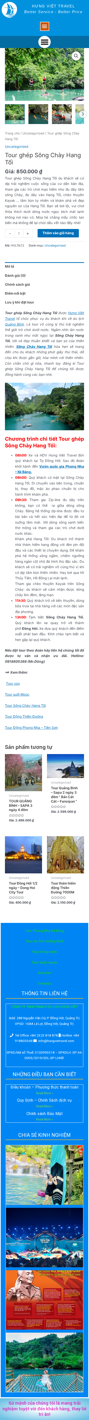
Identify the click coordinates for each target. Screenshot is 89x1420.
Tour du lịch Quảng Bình (45, 941)
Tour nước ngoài (44, 962)
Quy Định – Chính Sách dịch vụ (44, 1100)
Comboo (44, 983)
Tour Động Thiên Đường (24, 716)
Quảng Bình (14, 324)
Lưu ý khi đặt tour (19, 302)
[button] (44, 26)
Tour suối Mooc (17, 694)
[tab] (44, 266)
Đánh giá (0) (15, 276)
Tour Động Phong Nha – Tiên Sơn (31, 728)
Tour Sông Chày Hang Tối (25, 706)
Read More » (44, 1093)
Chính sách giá (17, 284)
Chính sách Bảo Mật (44, 1113)
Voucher (44, 973)
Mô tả (9, 266)
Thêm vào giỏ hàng (58, 233)
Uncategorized (33, 133)
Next (83, 114)
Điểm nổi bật (15, 293)
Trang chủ (12, 133)
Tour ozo (13, 683)
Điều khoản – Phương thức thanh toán (44, 1087)
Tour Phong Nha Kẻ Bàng (44, 931)
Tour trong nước (44, 952)
